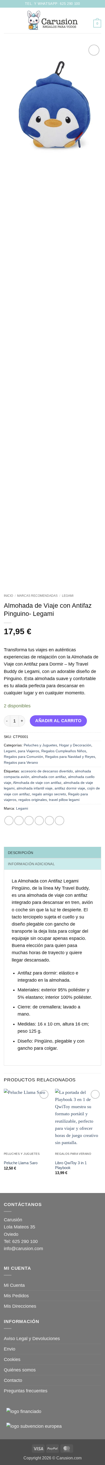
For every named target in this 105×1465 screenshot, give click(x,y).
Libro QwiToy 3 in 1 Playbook (71, 1165)
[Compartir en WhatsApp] (9, 820)
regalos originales (32, 800)
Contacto (13, 1380)
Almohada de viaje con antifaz (37, 783)
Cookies (12, 1359)
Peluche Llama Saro (20, 1163)
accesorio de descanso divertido (47, 771)
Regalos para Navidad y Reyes (70, 757)
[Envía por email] (39, 820)
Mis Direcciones (20, 1306)
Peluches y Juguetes (40, 745)
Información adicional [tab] (31, 864)
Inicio (8, 596)
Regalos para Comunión (23, 757)
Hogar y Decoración (75, 745)
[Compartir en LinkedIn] (59, 820)
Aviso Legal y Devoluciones (32, 1338)
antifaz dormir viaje (70, 788)
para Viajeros (28, 751)
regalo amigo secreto (49, 794)
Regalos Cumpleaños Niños (63, 751)
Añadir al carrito (58, 720)
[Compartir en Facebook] (18, 820)
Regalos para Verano (21, 762)
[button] (7, 20)
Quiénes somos (20, 1369)
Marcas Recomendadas (37, 596)
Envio (9, 1349)
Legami (67, 596)
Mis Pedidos (16, 1295)
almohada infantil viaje (34, 788)
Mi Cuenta (14, 1285)
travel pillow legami (64, 800)
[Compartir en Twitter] (29, 820)
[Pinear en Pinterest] (49, 820)
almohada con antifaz (48, 777)
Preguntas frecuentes (25, 1390)
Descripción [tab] (20, 853)
